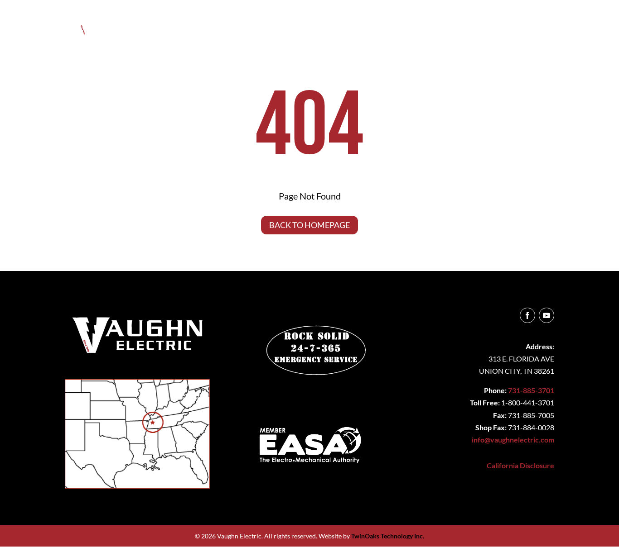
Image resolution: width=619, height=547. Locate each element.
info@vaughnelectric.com (513, 439)
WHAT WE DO (393, 24)
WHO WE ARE (327, 24)
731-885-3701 (531, 390)
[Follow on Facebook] (527, 315)
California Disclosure (520, 465)
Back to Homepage (309, 225)
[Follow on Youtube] (546, 315)
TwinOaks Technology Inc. (387, 536)
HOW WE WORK (462, 24)
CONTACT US (532, 24)
